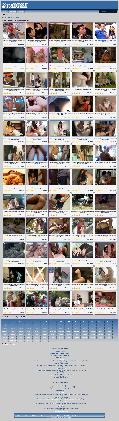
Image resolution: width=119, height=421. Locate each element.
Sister (68, 337)
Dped (68, 328)
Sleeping (77, 337)
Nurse (52, 334)
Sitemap (58, 415)
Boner (28, 324)
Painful (85, 334)
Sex (53, 337)
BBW (69, 321)
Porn (109, 334)
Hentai (44, 331)
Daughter (45, 328)
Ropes (28, 337)
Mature (20, 334)
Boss (53, 324)
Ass (37, 321)
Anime (20, 321)
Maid (5, 334)
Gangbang (4, 331)
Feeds (50, 415)
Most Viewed (13, 11)
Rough (36, 337)
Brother (13, 324)
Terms (18, 415)
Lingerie (109, 331)
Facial (92, 328)
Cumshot (29, 328)
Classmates (101, 324)
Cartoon (85, 324)
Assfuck (45, 321)
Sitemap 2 (66, 415)
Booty (44, 324)
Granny (21, 331)
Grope (28, 331)
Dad (37, 328)
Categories (21, 11)
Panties (93, 334)
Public (12, 337)
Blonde (109, 321)
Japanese (84, 331)
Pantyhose (100, 334)
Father (100, 328)
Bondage (21, 324)
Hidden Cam (53, 331)
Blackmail (100, 321)
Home (4, 11)
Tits (5, 340)
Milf (29, 334)
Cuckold (21, 328)
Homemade (61, 331)
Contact (74, 415)
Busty (68, 324)
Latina (100, 331)
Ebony (76, 328)
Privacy (26, 415)
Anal (13, 321)
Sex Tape (61, 337)
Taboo (100, 337)
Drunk (52, 328)
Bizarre (85, 321)
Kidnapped (92, 331)
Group (36, 331)
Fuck (109, 328)
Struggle (93, 337)
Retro (21, 337)
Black (92, 321)
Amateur (5, 321)
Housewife (68, 331)
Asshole (53, 321)
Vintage (29, 340)
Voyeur (36, 340)
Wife (45, 340)
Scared (44, 337)
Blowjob (5, 324)
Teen (109, 337)
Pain (77, 334)
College (109, 324)
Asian (28, 321)
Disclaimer (34, 415)
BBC (61, 321)
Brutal (60, 324)
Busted (77, 324)
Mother (45, 334)
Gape (13, 331)
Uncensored (13, 340)
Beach (76, 321)
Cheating (93, 324)
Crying (5, 328)
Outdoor (69, 334)
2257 (42, 415)
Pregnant (5, 337)
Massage (13, 334)
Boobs (36, 324)
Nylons (61, 334)
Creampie (13, 328)
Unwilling (21, 340)
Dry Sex (61, 328)
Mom (37, 334)
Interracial (76, 331)
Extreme (85, 328)
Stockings (84, 337)
